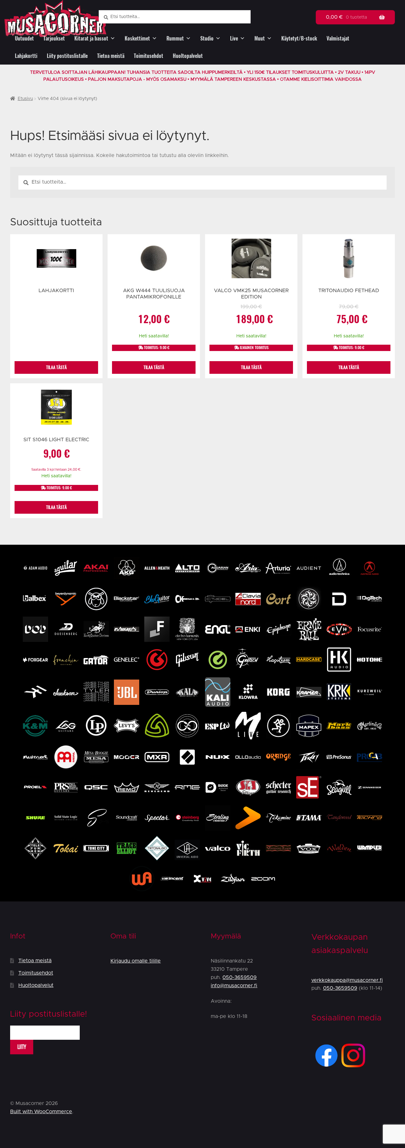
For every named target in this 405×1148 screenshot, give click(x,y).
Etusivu (25, 99)
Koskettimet (137, 38)
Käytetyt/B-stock (299, 38)
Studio (207, 38)
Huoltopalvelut (188, 56)
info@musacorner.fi (234, 985)
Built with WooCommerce (41, 1111)
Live (234, 38)
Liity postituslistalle (67, 56)
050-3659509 (239, 977)
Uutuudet (24, 38)
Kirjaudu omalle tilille (135, 960)
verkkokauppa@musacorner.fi (347, 980)
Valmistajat (338, 38)
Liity (21, 1047)
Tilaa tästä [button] (154, 367)
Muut (259, 38)
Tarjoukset (54, 38)
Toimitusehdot (148, 56)
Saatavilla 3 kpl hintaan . (56, 469)
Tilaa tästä (56, 367)
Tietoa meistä (110, 56)
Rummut (175, 38)
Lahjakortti (26, 56)
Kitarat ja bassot (91, 38)
